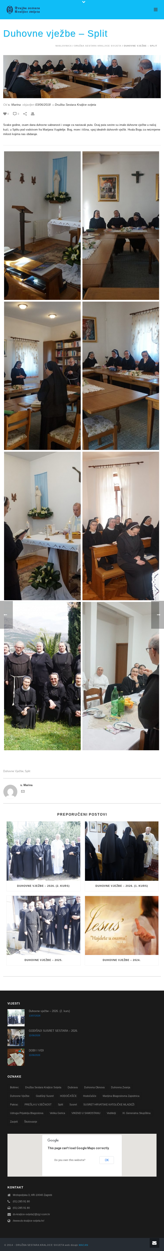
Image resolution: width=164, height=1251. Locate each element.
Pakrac (14, 1104)
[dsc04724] (42, 676)
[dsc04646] (42, 376)
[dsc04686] (42, 526)
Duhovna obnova (94, 1087)
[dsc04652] (120, 376)
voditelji (111, 1113)
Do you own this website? (69, 1160)
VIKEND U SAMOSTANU (86, 1113)
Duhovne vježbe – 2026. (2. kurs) (43, 885)
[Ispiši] (35, 113)
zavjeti (14, 1121)
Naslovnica (64, 46)
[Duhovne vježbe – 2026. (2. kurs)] (43, 851)
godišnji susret (45, 1096)
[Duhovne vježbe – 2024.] (122, 925)
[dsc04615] (42, 225)
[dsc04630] (120, 225)
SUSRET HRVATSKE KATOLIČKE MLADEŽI (108, 1104)
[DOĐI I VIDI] (16, 1057)
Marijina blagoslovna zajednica (121, 1096)
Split (27, 771)
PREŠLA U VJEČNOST (38, 1104)
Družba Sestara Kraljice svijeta (97, 46)
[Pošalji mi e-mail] (23, 792)
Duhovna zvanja (120, 1087)
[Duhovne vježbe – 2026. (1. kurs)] (122, 851)
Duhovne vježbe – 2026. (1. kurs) (121, 885)
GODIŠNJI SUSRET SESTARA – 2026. (53, 1030)
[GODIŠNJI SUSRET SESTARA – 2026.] (16, 1037)
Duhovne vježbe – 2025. (43, 960)
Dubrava (73, 1087)
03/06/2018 (43, 104)
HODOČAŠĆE (68, 1096)
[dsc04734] (120, 676)
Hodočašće (89, 1096)
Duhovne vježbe (13, 771)
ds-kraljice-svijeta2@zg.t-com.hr (31, 1214)
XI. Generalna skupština (136, 1113)
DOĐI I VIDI (36, 1050)
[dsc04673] (120, 526)
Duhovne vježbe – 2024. (122, 960)
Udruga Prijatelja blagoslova (26, 1113)
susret (73, 1104)
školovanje (30, 1121)
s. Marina (14, 104)
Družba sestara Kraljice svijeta (43, 1087)
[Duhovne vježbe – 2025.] (43, 925)
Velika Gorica (57, 1113)
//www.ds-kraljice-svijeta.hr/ (28, 1220)
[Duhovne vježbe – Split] (82, 76)
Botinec (14, 1087)
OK (107, 1160)
